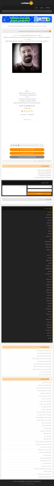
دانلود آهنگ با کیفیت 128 (26, 153)
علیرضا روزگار (49, 292)
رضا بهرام (50, 231)
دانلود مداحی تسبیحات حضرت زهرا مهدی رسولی (41, 358)
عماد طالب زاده (49, 330)
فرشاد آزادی (49, 282)
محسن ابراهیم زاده (48, 241)
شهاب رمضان (49, 300)
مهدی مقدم (49, 327)
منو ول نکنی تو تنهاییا (46, 409)
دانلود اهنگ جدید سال (46, 463)
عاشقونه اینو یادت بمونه (46, 422)
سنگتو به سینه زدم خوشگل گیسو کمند (43, 417)
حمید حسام (49, 335)
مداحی (36, 7)
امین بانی (50, 212)
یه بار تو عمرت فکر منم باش (45, 460)
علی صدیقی (49, 287)
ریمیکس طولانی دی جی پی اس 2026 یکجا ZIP (42, 369)
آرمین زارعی (49, 225)
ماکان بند (50, 263)
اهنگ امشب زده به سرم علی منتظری (44, 420)
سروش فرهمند (49, 325)
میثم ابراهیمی (49, 284)
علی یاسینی (49, 255)
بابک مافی (50, 311)
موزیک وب (44, 26)
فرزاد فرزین (49, 303)
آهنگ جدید (48, 161)
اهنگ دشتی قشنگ (47, 439)
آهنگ (37, 35)
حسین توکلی (49, 249)
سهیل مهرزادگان (48, 268)
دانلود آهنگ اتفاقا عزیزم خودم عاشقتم (43, 388)
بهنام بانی (50, 233)
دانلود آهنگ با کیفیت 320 (26, 149)
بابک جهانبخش (49, 273)
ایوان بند (50, 228)
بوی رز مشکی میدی (47, 428)
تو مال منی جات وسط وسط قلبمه (44, 449)
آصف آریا (50, 338)
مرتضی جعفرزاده (48, 244)
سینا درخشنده (49, 265)
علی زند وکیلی (49, 279)
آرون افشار (50, 220)
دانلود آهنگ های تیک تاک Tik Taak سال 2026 (42, 366)
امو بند (50, 276)
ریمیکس (41, 7)
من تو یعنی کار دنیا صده (46, 398)
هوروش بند (49, 257)
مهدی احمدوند (49, 298)
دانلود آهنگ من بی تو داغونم (45, 404)
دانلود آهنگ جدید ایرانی (46, 425)
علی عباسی (49, 322)
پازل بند (50, 316)
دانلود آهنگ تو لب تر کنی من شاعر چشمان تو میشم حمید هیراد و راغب (33, 31)
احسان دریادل (49, 314)
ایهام (51, 239)
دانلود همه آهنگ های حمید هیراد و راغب (27, 157)
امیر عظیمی (49, 333)
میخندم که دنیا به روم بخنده (45, 431)
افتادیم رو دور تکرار (47, 471)
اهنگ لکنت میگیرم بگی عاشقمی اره (44, 390)
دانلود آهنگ (48, 7)
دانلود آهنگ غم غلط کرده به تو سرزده (44, 412)
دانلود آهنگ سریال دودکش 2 (45, 393)
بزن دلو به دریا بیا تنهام (46, 466)
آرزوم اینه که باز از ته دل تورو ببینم (44, 414)
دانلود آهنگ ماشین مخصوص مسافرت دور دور (42, 177)
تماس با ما (22, 483)
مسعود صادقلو (49, 247)
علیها (51, 341)
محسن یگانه (49, 214)
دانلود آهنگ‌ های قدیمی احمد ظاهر (44, 172)
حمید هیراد (18, 35)
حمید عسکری (49, 236)
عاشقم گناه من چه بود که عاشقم (44, 385)
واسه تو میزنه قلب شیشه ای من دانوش (43, 441)
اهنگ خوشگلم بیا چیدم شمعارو (45, 476)
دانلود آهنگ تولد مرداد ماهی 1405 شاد (44, 170)
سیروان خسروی (49, 308)
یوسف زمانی (49, 295)
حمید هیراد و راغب (38, 26)
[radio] (32, 111)
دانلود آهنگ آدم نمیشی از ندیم (45, 374)
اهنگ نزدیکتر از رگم (47, 433)
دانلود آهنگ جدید (47, 436)
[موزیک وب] (27, 3)
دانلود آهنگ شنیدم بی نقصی (45, 401)
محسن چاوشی (49, 290)
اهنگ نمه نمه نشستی (46, 382)
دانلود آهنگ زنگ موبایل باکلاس (45, 452)
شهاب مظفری (49, 260)
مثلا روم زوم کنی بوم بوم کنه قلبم (44, 474)
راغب (14, 35)
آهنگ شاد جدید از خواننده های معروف (43, 444)
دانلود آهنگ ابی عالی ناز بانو (45, 372)
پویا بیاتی (50, 271)
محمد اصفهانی (49, 319)
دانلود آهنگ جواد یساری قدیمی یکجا (44, 173)
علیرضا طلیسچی (48, 217)
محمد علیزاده (49, 222)
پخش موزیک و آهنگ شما (29, 483)
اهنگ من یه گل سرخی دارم (46, 447)
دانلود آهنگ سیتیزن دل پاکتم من (44, 175)
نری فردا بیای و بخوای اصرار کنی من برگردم (43, 468)
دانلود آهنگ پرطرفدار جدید (46, 406)
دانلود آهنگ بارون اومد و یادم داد (44, 396)
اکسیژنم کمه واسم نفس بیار (45, 458)
